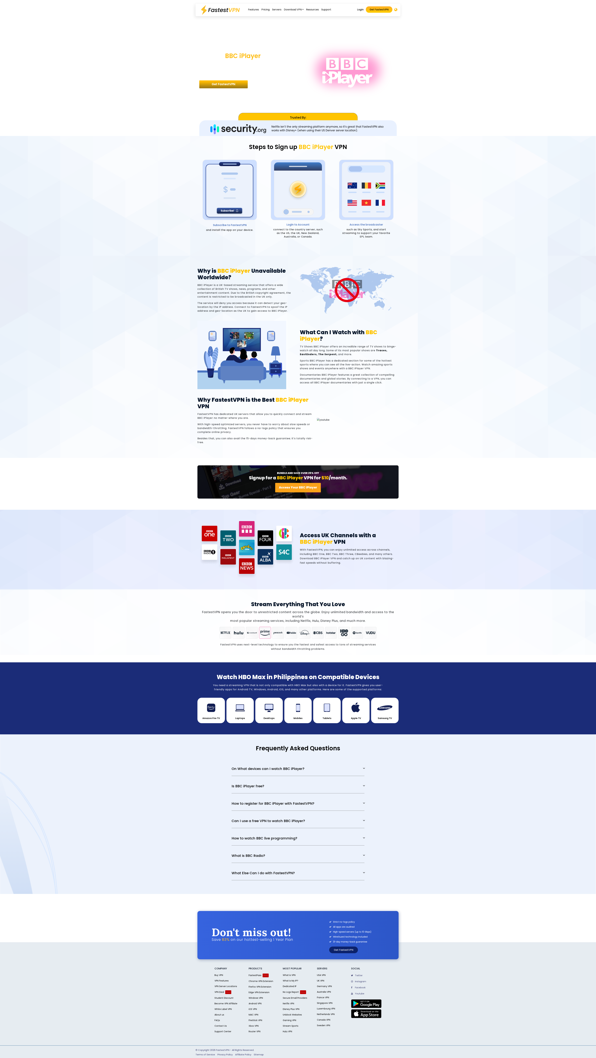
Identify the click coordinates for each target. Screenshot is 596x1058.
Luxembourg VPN (326, 1008)
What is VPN (289, 975)
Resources (312, 9)
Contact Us (220, 1025)
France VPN (323, 997)
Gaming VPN (289, 1020)
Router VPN (254, 1031)
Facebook (360, 987)
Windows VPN (256, 997)
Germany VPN (324, 986)
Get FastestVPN (379, 9)
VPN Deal (219, 992)
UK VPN (320, 980)
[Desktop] (395, 10)
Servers (276, 9)
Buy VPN (218, 975)
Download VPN (293, 9)
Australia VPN (324, 991)
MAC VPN (253, 1014)
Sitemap (259, 1054)
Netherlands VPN (326, 1014)
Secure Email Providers (295, 997)
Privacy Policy (225, 1054)
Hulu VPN (287, 1031)
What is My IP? (290, 980)
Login (360, 9)
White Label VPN (223, 1009)
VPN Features (221, 980)
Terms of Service (205, 1054)
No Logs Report (291, 992)
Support (326, 9)
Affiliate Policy (243, 1054)
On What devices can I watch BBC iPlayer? (268, 768)
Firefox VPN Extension (260, 986)
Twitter (358, 975)
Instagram (360, 981)
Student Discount (223, 997)
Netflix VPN (288, 1003)
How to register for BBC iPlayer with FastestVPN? (273, 803)
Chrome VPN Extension (261, 981)
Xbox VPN (254, 1025)
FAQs (217, 1020)
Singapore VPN (324, 1003)
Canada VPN (323, 1019)
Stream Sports (290, 1025)
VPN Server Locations (225, 986)
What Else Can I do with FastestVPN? (263, 873)
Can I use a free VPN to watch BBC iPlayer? (268, 821)
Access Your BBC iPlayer (298, 487)
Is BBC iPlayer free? (248, 786)
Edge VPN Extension (259, 992)
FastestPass (255, 975)
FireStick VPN (255, 1020)
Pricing (265, 9)
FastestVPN (222, 1050)
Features (253, 9)
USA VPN (321, 975)
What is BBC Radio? (248, 855)
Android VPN (255, 1003)
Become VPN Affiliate (225, 1003)
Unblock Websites (292, 1014)
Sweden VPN (323, 1025)
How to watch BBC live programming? (264, 838)
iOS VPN (253, 1009)
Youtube (359, 993)
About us (219, 1014)
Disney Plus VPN (291, 1009)
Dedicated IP (289, 986)
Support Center (222, 1031)
